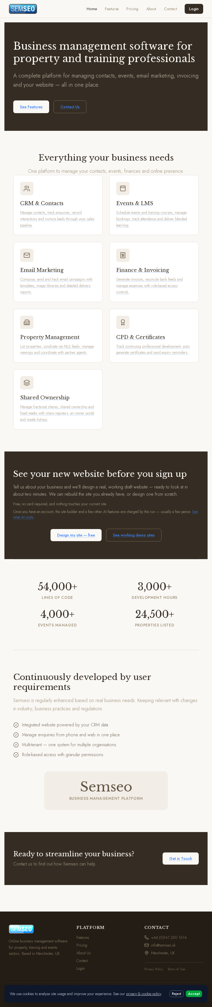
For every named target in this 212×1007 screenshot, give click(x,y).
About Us (83, 953)
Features (112, 9)
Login (194, 9)
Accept (194, 993)
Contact (170, 9)
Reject (176, 993)
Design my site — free (76, 535)
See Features (31, 107)
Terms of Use (176, 969)
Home (92, 9)
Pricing (132, 9)
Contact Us (70, 107)
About (151, 9)
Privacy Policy (153, 969)
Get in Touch (180, 858)
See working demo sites (134, 535)
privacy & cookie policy (143, 994)
